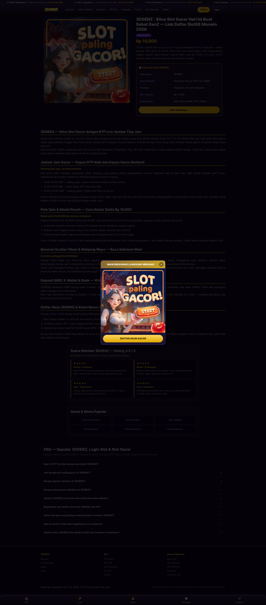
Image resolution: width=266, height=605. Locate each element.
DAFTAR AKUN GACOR (133, 338)
